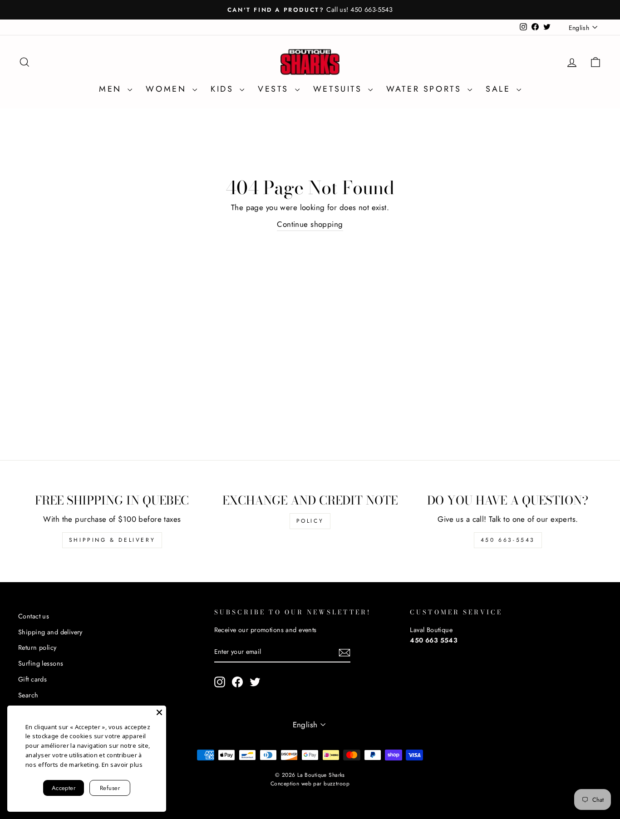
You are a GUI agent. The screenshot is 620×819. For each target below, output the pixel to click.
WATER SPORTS (425, 89)
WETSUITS (339, 89)
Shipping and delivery (50, 632)
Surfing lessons (40, 663)
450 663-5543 (508, 540)
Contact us (33, 616)
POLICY (310, 521)
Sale (500, 89)
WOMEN (168, 89)
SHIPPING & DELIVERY (112, 540)
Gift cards (32, 679)
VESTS (275, 89)
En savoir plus (122, 764)
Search (28, 695)
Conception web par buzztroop (310, 784)
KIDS (224, 89)
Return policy (37, 647)
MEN (112, 89)
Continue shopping (310, 224)
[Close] (159, 712)
